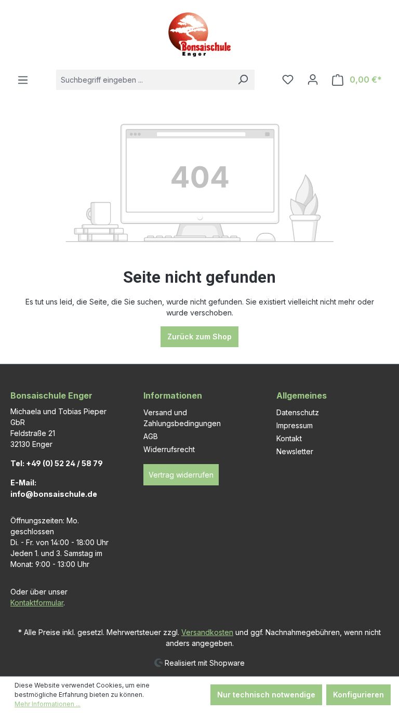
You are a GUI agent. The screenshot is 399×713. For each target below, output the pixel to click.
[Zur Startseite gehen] (199, 34)
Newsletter (294, 451)
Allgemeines (301, 395)
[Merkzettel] (287, 79)
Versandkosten (207, 632)
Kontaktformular (36, 602)
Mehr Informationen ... (48, 704)
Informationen (172, 395)
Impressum (294, 425)
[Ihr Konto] (312, 79)
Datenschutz (297, 412)
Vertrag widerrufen (181, 474)
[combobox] (143, 80)
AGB (150, 436)
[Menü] (22, 80)
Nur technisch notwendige (266, 694)
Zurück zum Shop (199, 336)
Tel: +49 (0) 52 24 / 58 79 (56, 463)
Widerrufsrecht (169, 449)
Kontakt (289, 438)
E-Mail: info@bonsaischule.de (53, 488)
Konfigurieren (358, 694)
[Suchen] (243, 80)
